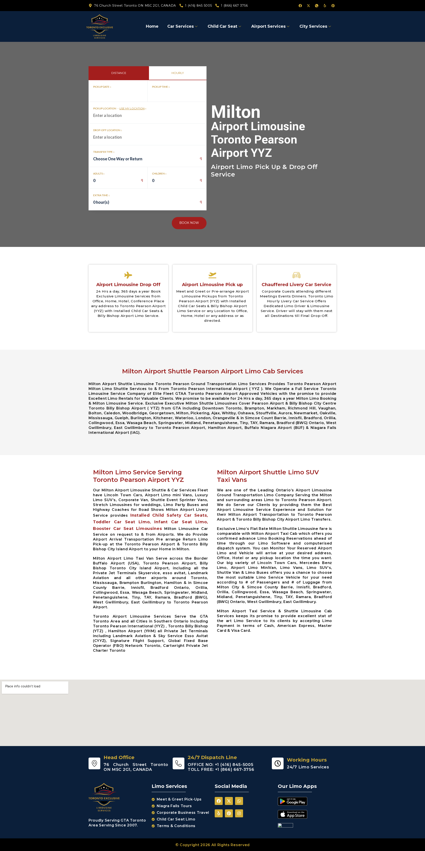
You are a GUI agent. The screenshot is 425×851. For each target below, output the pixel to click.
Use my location (132, 108)
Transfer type (103, 151)
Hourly (178, 73)
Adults (98, 173)
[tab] (119, 73)
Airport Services (268, 26)
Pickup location (119, 108)
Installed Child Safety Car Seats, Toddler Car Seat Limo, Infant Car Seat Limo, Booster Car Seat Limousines (150, 522)
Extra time (100, 195)
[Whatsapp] (239, 801)
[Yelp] (324, 5)
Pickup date (101, 86)
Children (158, 173)
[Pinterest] (333, 5)
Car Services (180, 26)
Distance (118, 73)
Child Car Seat (222, 26)
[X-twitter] (308, 5)
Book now (189, 223)
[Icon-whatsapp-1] (316, 5)
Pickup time (160, 86)
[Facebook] (300, 5)
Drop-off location (107, 130)
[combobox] (147, 161)
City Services (313, 26)
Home (152, 26)
